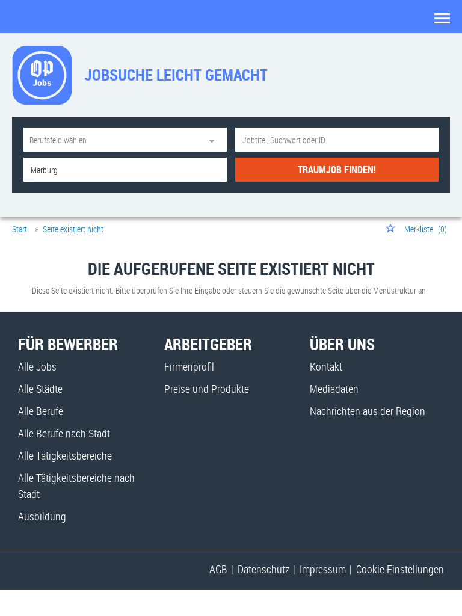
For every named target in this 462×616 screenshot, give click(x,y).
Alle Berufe (40, 411)
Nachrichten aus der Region (367, 411)
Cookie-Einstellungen (400, 569)
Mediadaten (334, 388)
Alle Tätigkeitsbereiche (65, 455)
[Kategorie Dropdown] (215, 140)
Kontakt (326, 366)
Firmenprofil (189, 366)
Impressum (323, 569)
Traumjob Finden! (337, 169)
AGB (218, 569)
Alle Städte (40, 388)
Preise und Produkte (206, 388)
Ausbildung (42, 516)
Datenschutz (263, 569)
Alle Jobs (37, 366)
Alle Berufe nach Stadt (64, 433)
